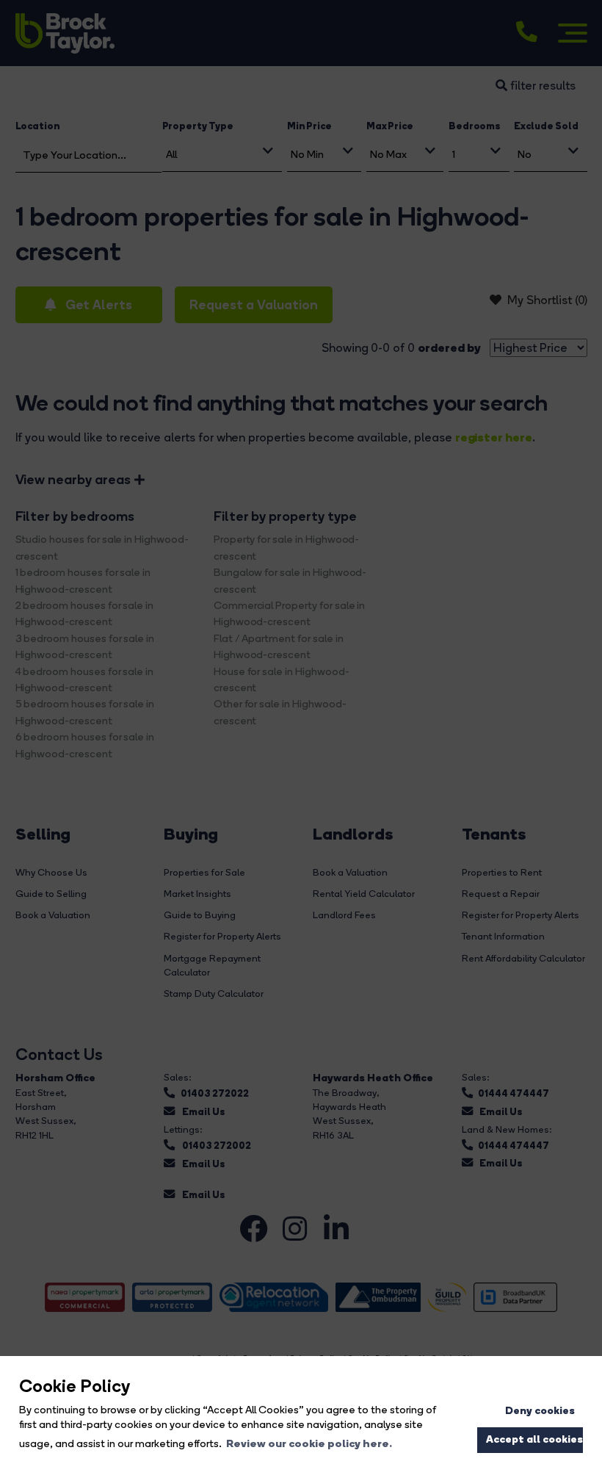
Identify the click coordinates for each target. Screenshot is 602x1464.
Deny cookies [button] (540, 1410)
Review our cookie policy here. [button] (309, 1443)
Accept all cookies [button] (534, 1439)
